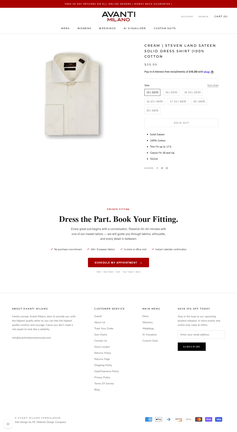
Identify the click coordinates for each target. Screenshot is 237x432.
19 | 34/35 (199, 101)
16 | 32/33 (171, 92)
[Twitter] (162, 168)
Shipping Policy (103, 365)
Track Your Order (104, 328)
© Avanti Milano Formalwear (38, 418)
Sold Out (181, 122)
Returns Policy (102, 353)
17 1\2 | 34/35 (178, 101)
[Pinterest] (167, 168)
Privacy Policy (102, 377)
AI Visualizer (135, 28)
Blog (97, 389)
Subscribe (191, 346)
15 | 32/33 (152, 92)
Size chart (212, 85)
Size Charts (100, 334)
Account (187, 17)
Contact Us (100, 340)
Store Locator (102, 347)
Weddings (107, 28)
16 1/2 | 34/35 (154, 101)
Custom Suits (165, 28)
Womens (84, 28)
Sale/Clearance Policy (106, 371)
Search (203, 17)
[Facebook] (157, 168)
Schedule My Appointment (116, 262)
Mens (65, 28)
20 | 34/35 (152, 110)
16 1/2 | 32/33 (192, 92)
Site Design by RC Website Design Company (40, 422)
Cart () (221, 16)
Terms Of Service (104, 383)
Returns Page (102, 359)
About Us (99, 322)
